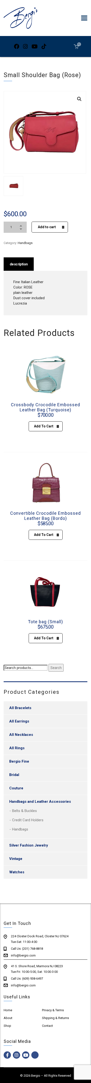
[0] (76, 46)
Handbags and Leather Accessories (40, 801)
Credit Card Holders (27, 820)
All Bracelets (20, 708)
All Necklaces (21, 734)
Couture (16, 788)
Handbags (25, 243)
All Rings (17, 748)
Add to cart (47, 227)
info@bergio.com (23, 955)
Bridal (14, 775)
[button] (79, 99)
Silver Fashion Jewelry (28, 845)
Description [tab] (19, 264)
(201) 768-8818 (32, 948)
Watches (16, 872)
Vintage (15, 859)
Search (56, 668)
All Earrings (19, 721)
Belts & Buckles (24, 811)
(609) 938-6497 (32, 978)
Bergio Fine (19, 761)
